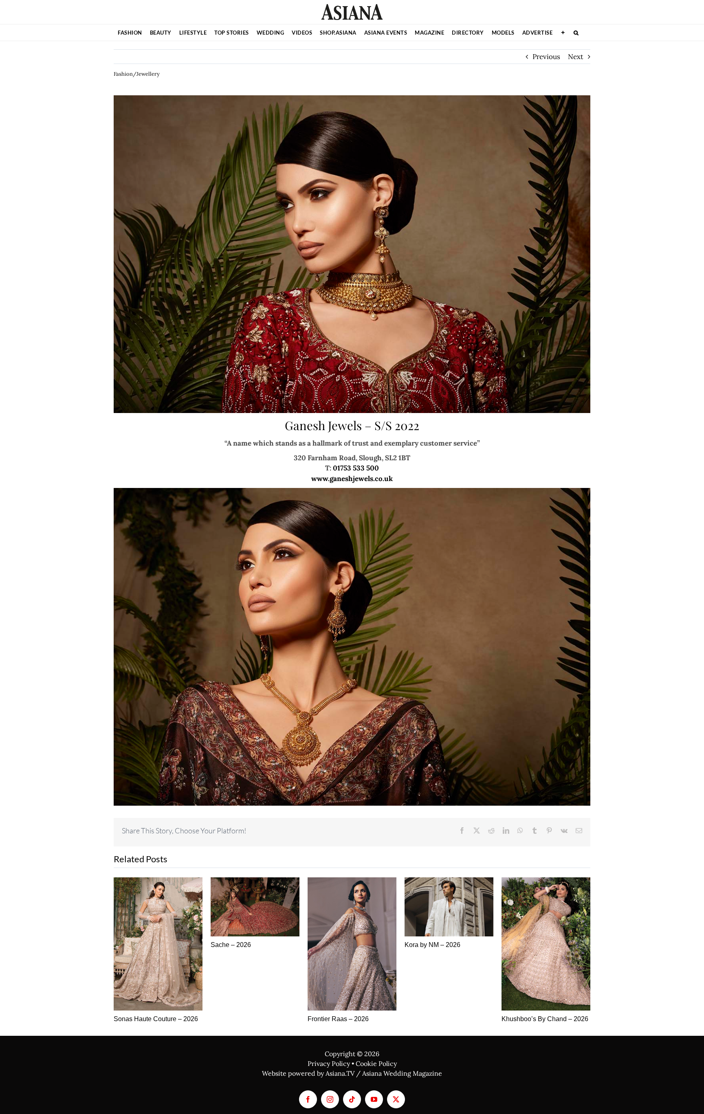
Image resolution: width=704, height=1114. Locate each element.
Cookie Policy (376, 1063)
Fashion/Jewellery (137, 73)
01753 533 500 (356, 468)
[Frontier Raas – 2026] (352, 944)
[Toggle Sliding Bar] (563, 32)
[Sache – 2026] (255, 906)
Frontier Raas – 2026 (338, 1018)
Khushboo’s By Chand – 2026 (545, 1018)
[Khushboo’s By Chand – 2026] (546, 944)
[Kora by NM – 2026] (449, 906)
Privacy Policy (329, 1063)
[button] (576, 32)
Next (575, 56)
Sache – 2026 (231, 944)
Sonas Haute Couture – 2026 (156, 1018)
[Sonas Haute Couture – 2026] (158, 944)
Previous (546, 56)
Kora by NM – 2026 (432, 944)
